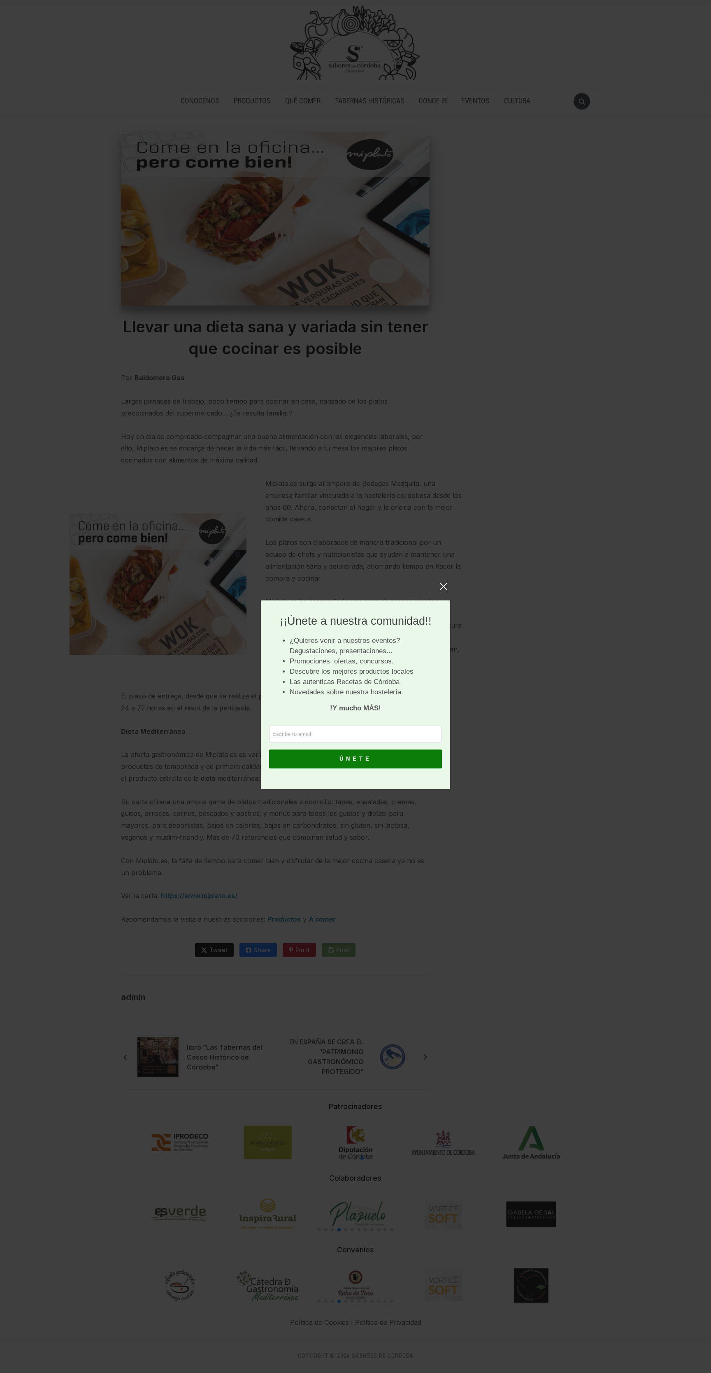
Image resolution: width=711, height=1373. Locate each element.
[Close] (443, 590)
